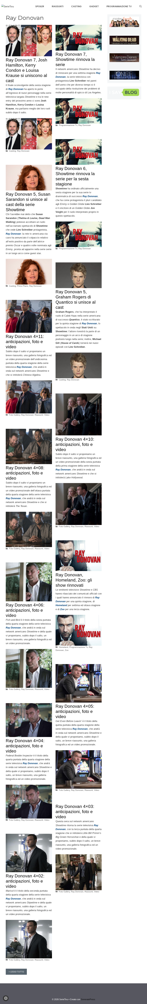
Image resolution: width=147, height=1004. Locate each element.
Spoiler (39, 6)
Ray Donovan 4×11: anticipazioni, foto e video (25, 341)
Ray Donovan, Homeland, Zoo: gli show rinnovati (74, 580)
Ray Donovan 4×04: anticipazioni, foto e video (25, 745)
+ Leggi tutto (16, 972)
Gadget (94, 6)
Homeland (63, 647)
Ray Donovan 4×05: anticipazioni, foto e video (75, 711)
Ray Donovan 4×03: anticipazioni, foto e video (75, 811)
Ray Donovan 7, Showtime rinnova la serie (75, 59)
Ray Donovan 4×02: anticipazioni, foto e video (25, 881)
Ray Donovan (23, 151)
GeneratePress (88, 999)
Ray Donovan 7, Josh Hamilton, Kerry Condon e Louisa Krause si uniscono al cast (26, 70)
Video (46, 415)
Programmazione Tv (119, 6)
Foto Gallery (14, 415)
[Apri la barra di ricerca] (141, 6)
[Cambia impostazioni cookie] (6, 998)
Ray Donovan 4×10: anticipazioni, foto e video (75, 444)
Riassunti (57, 6)
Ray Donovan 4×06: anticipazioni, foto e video (25, 610)
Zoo (66, 650)
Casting (76, 6)
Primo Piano (22, 286)
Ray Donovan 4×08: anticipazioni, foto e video (25, 472)
